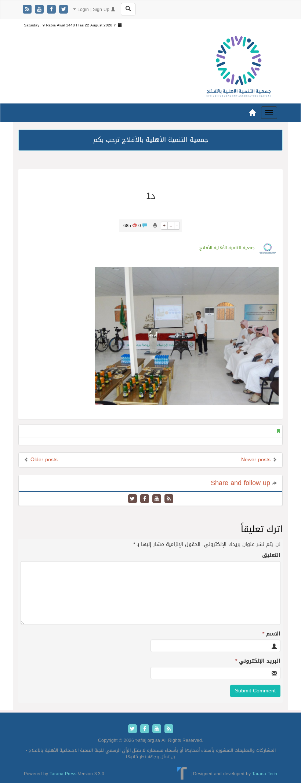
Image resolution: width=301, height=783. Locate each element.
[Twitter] (63, 10)
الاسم (271, 634)
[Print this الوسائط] (155, 226)
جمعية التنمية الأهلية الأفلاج (227, 248)
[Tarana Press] (182, 774)
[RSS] (28, 10)
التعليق (271, 555)
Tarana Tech (264, 774)
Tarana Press (63, 774)
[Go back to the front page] (238, 67)
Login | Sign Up (93, 10)
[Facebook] (52, 10)
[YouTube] (40, 10)
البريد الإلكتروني (257, 661)
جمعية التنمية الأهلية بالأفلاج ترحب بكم (150, 140)
